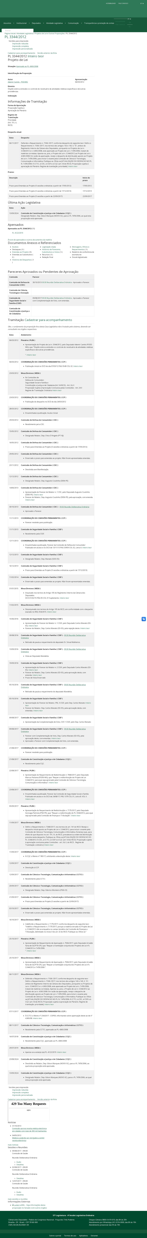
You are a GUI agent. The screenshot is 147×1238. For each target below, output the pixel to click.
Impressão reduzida (20, 43)
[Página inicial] (17, 8)
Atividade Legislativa (54, 23)
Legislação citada (49, 247)
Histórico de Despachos (21, 260)
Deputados (36, 23)
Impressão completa (20, 46)
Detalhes (20, 1164)
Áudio (18, 1162)
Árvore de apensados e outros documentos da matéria (30, 240)
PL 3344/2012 (15, 36)
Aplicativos (83, 1235)
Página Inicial (10, 33)
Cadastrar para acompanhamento (22, 53)
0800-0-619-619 (108, 1220)
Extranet (94, 1235)
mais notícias (13, 1145)
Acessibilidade (111, 3)
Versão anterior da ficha (47, 53)
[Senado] (136, 3)
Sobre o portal (55, 1235)
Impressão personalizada (22, 49)
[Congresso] (132, 3)
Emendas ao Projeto (20, 252)
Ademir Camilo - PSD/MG (18, 82)
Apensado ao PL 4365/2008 (27, 66)
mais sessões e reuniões (18, 1199)
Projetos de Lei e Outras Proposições (50, 33)
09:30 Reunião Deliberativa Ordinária (57, 282)
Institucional (21, 23)
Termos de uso (70, 1235)
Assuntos (7, 23)
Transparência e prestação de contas (99, 23)
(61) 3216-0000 (118, 1222)
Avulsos (15, 247)
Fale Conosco (123, 3)
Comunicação (73, 23)
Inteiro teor (36, 56)
